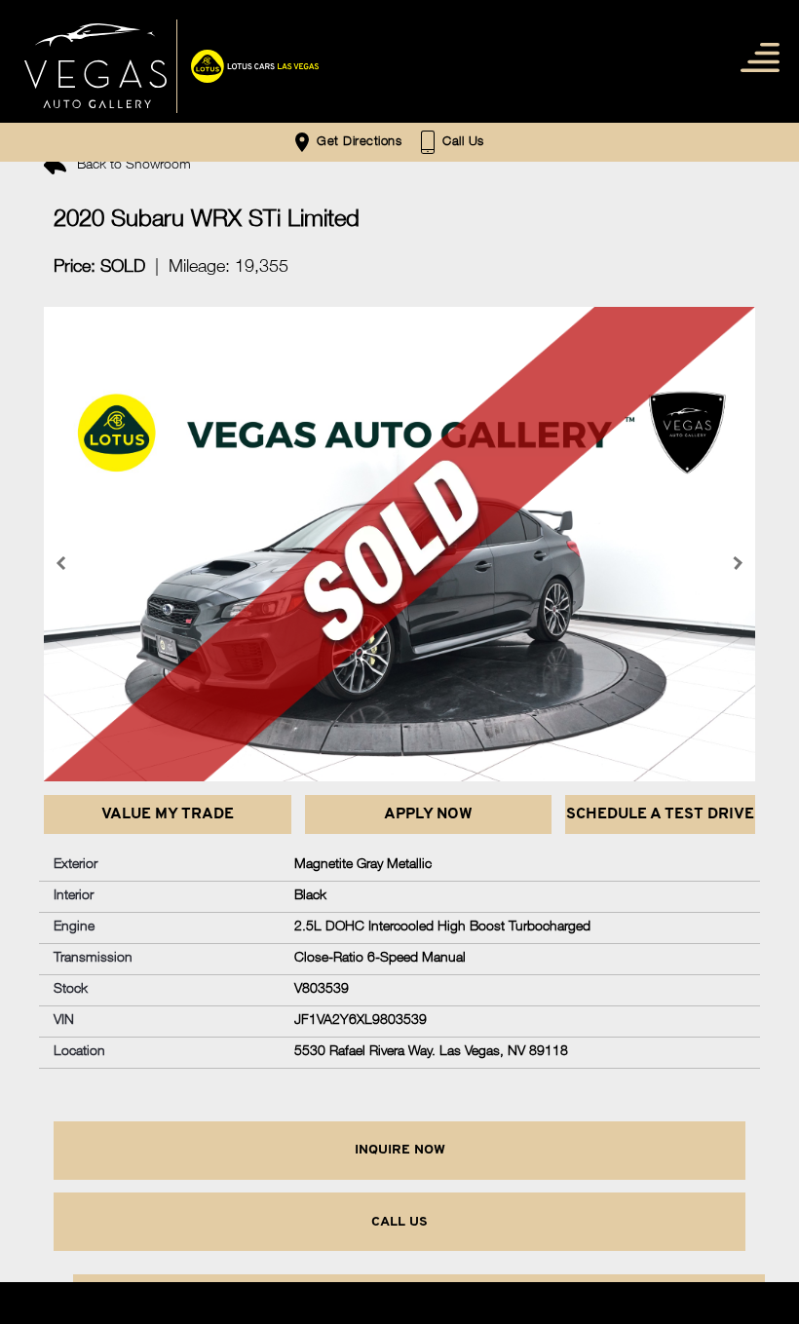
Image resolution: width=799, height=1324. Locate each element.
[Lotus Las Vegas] (95, 66)
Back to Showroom (132, 165)
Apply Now (428, 814)
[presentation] (63, 563)
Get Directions (357, 142)
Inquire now (400, 1150)
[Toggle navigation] (755, 56)
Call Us (399, 1222)
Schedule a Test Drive (660, 814)
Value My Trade (167, 814)
